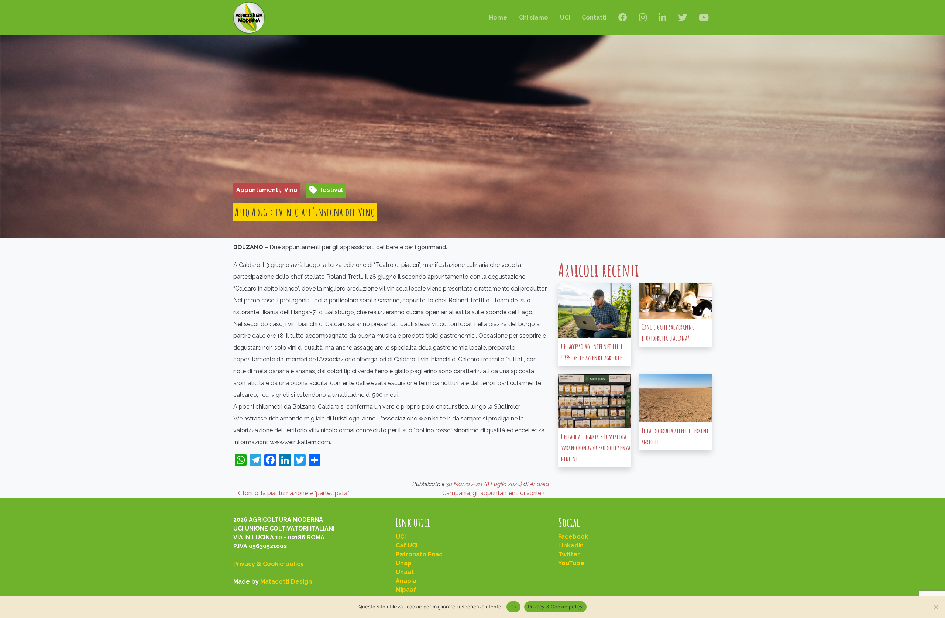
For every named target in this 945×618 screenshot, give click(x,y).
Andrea (539, 484)
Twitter (569, 554)
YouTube (571, 563)
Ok (513, 607)
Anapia (406, 580)
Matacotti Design (286, 581)
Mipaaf (406, 589)
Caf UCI (406, 545)
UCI (565, 17)
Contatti (594, 17)
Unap (404, 563)
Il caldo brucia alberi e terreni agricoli (675, 436)
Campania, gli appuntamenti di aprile (492, 493)
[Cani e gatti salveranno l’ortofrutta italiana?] (675, 301)
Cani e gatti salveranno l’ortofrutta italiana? (668, 332)
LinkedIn (571, 545)
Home (498, 17)
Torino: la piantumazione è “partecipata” (294, 493)
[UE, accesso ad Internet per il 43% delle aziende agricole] (594, 310)
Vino (291, 189)
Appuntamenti (258, 189)
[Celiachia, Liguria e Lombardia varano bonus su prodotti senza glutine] (594, 401)
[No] (935, 607)
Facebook (573, 536)
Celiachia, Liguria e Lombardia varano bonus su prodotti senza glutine (595, 447)
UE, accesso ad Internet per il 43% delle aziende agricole (593, 352)
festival (331, 189)
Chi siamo (533, 17)
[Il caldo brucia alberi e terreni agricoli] (675, 398)
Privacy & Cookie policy (268, 563)
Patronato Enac (419, 554)
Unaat (405, 572)
